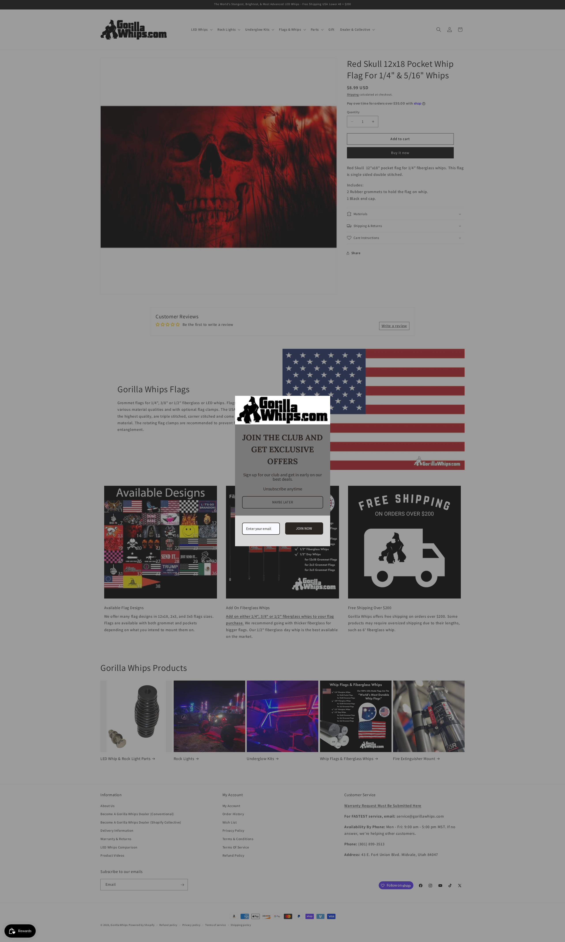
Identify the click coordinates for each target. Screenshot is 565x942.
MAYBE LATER (282, 502)
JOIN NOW (304, 528)
